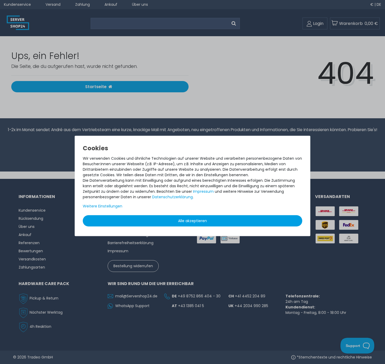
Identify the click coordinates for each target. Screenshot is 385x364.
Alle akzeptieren (192, 220)
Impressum (203, 191)
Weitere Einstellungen (102, 206)
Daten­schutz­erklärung (172, 197)
